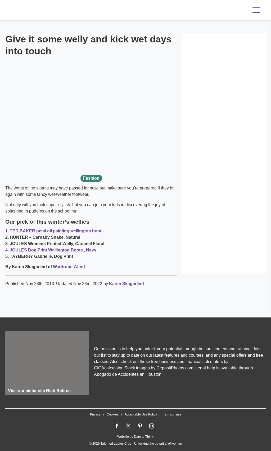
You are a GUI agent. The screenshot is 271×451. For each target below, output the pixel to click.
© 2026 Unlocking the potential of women (135, 443)
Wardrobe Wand (69, 266)
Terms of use (172, 414)
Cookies (113, 414)
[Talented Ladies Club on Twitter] (128, 426)
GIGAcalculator (108, 368)
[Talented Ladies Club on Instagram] (151, 426)
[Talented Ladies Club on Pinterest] (140, 426)
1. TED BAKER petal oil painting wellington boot (53, 231)
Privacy (95, 414)
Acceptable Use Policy (141, 414)
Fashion (91, 178)
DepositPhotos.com (174, 368)
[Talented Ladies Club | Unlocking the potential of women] (61, 10)
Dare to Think (143, 437)
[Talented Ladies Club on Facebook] (117, 426)
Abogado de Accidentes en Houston (127, 374)
